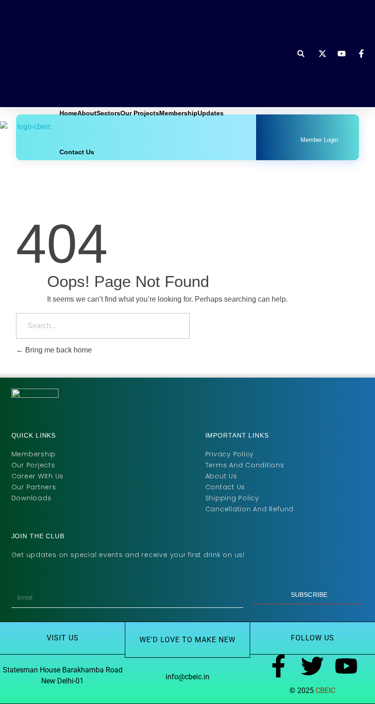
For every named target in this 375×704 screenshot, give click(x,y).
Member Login (319, 139)
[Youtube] (346, 666)
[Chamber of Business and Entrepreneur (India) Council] (41, 137)
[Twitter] (312, 666)
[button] (301, 54)
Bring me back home (57, 350)
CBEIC (325, 690)
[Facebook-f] (278, 666)
